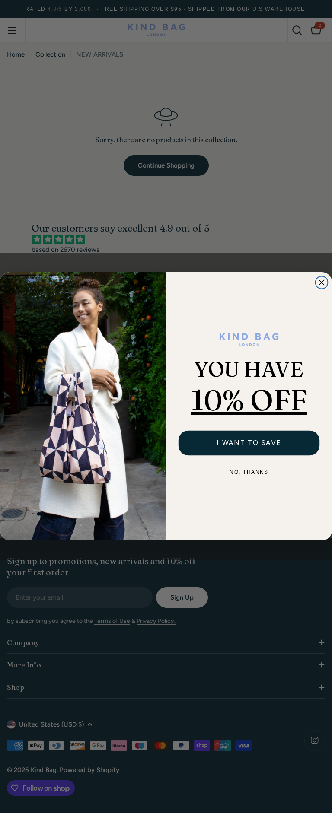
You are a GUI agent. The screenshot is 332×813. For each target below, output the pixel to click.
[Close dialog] (322, 282)
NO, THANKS (249, 472)
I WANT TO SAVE (249, 443)
